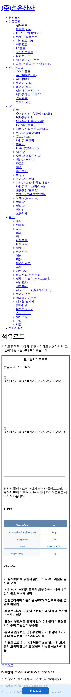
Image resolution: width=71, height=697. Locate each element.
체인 (19, 255)
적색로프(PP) (24, 40)
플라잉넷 (22, 305)
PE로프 (20, 48)
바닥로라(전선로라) (28, 274)
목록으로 (7, 665)
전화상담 (35, 690)
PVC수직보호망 (26, 125)
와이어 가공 (23, 102)
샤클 (19, 228)
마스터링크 (23, 263)
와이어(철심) (24, 86)
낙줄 (19, 324)
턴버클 (20, 224)
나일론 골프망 (25, 140)
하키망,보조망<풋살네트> (32, 182)
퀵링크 (20, 247)
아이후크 (22, 251)
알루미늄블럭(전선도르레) (33, 278)
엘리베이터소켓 (26, 297)
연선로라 (22, 282)
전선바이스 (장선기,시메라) (33, 290)
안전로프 (22, 44)
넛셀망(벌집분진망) (28, 155)
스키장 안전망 (25, 178)
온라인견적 (16, 328)
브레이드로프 (24, 52)
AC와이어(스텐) (26, 75)
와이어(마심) (24, 82)
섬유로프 (14, 21)
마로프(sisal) (23, 29)
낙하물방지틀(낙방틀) (30, 121)
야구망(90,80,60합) (28, 132)
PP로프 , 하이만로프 (29, 33)
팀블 (19, 259)
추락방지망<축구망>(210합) (34, 113)
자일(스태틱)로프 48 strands (33, 63)
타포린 (20, 163)
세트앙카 (22, 270)
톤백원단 (22, 171)
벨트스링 (22, 317)
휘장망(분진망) (25, 159)
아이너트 (22, 244)
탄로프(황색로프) (27, 36)
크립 (19, 232)
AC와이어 (22, 79)
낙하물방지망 (24, 117)
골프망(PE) (23, 136)
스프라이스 (23, 313)
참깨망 (20, 209)
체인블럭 (22, 286)
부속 (12, 217)
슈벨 (19, 267)
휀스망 (20, 152)
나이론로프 (23, 56)
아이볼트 (22, 240)
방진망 (20, 144)
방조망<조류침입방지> (31, 194)
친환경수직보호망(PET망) (32, 128)
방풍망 (20, 201)
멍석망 (20, 205)
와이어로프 (16, 67)
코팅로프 (22, 98)
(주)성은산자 (18, 7)
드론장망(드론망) (27, 190)
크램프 (20, 320)
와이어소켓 (23, 294)
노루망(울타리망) (27, 198)
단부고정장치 (24, 309)
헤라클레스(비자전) (28, 94)
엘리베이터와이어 (27, 90)
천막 (19, 167)
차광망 (20, 175)
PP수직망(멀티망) (27, 148)
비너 (19, 236)
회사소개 (14, 17)
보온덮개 (22, 213)
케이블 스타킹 (25, 301)
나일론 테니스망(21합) (30, 186)
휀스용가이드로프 (27, 59)
